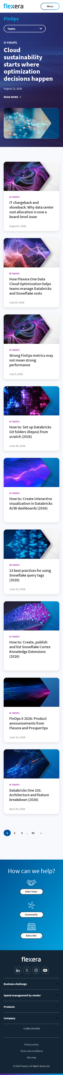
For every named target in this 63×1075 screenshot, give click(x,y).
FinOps (11, 18)
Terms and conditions (31, 1051)
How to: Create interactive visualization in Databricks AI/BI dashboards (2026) (30, 503)
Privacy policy (31, 1044)
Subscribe (31, 935)
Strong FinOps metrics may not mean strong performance (31, 360)
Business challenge (15, 984)
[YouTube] (45, 970)
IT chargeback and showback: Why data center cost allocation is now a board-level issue (31, 209)
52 (33, 833)
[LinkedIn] (17, 970)
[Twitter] (26, 970)
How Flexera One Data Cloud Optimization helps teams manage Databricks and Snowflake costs (30, 285)
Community (31, 914)
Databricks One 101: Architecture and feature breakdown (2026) (29, 795)
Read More (11, 97)
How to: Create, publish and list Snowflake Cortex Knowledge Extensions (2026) (30, 649)
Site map (31, 1057)
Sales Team (31, 891)
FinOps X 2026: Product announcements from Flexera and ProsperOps (29, 723)
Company (9, 1018)
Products (9, 1006)
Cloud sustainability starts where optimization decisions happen (29, 64)
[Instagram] (36, 970)
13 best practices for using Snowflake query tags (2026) (30, 575)
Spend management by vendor (22, 995)
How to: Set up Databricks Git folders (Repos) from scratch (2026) (30, 432)
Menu (50, 6)
